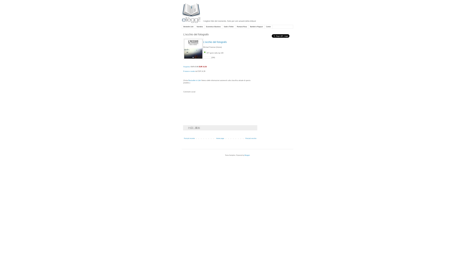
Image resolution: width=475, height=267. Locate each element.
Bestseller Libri (188, 27)
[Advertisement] (248, 9)
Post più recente (189, 138)
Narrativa (200, 27)
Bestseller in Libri (194, 80)
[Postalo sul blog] (191, 128)
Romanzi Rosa (242, 27)
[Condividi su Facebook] (196, 128)
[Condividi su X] (194, 128)
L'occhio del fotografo (215, 42)
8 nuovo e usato (189, 71)
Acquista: (186, 67)
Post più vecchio (250, 138)
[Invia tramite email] (189, 128)
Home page (220, 138)
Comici (268, 27)
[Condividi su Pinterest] (199, 128)
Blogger (247, 155)
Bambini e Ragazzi (256, 27)
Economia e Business (213, 27)
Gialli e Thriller (229, 27)
